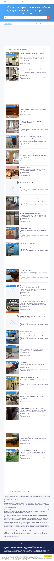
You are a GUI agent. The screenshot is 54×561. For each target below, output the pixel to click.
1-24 (7, 491)
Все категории (28, 23)
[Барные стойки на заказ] (12, 188)
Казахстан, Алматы (25, 63)
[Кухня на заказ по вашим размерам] (12, 203)
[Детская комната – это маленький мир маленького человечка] (12, 126)
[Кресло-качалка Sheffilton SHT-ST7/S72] (12, 352)
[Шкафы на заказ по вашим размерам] (12, 218)
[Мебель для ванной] (12, 157)
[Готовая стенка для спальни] (12, 249)
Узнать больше (23, 559)
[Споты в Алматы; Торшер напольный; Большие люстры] (12, 74)
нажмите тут (19, 552)
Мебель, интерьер (37, 23)
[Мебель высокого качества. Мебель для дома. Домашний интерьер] (12, 321)
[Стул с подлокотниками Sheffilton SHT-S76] (12, 398)
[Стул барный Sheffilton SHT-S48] (12, 383)
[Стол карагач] (12, 367)
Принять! (48, 556)
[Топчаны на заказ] (12, 172)
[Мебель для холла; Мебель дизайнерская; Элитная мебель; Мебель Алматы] (12, 59)
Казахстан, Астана (25, 252)
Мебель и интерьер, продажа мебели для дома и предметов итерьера (36, 61)
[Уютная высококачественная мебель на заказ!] (12, 306)
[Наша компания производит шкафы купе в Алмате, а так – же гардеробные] (12, 142)
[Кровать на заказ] (12, 440)
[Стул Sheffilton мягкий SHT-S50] (12, 455)
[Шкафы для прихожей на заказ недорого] (12, 413)
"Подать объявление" (12, 507)
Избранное (8, 23)
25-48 (11, 491)
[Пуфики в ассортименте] (12, 275)
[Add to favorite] (18, 54)
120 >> (28, 491)
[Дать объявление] (48, 2)
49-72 (15, 491)
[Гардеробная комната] (12, 233)
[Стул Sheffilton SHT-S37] (12, 337)
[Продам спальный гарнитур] (12, 111)
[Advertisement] (27, 35)
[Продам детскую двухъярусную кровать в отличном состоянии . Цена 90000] (12, 291)
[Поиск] (48, 17)
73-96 (19, 491)
